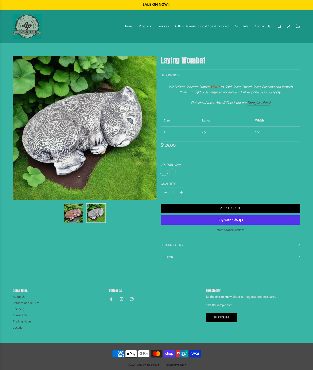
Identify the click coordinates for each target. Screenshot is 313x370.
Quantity (168, 183)
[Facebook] (111, 299)
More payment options (230, 230)
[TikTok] (131, 299)
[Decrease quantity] (165, 192)
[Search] (279, 26)
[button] (18, 128)
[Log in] (288, 26)
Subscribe (221, 317)
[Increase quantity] (181, 192)
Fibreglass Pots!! (258, 103)
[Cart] (298, 26)
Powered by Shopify (175, 365)
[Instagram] (121, 299)
